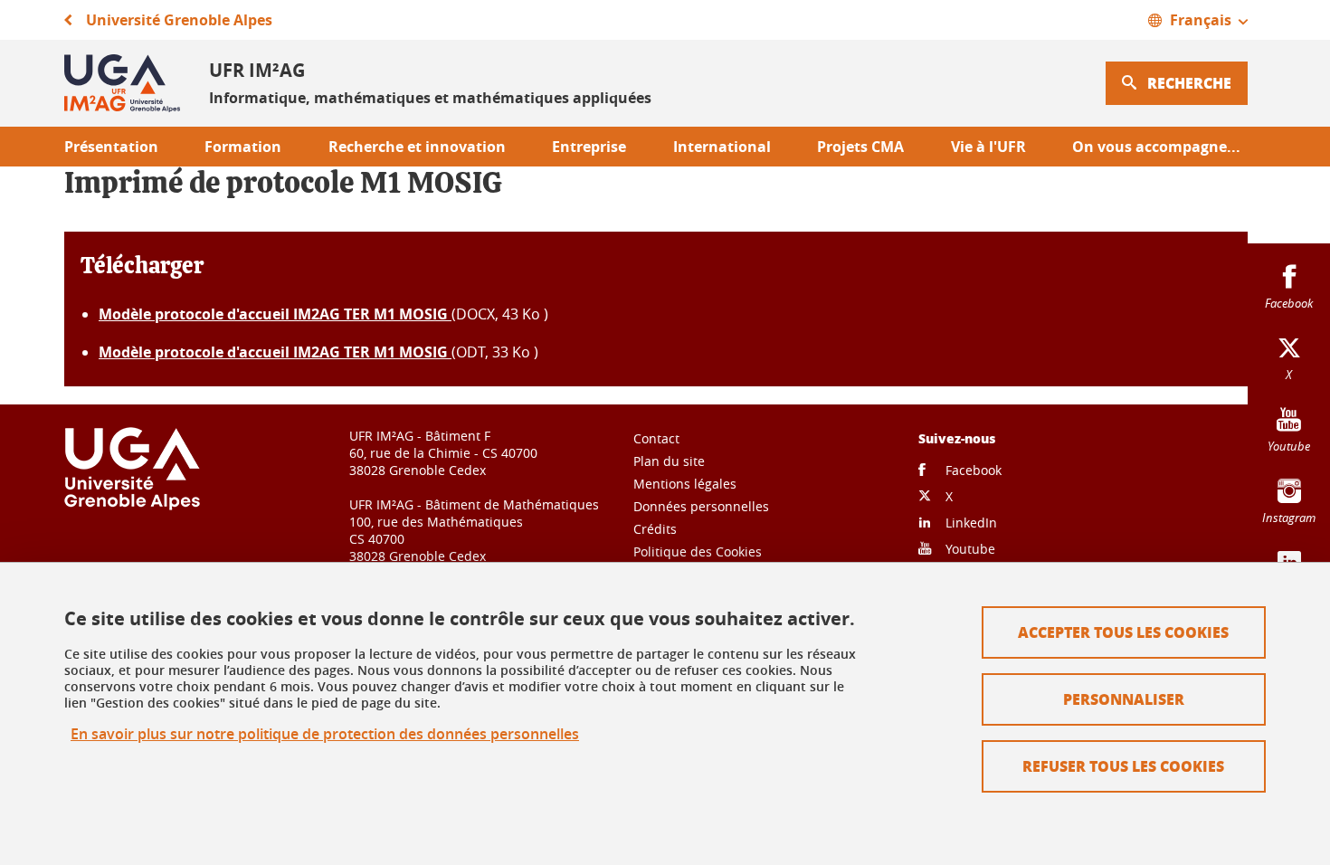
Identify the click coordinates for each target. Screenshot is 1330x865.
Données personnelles (701, 506)
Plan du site (669, 461)
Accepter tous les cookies (1123, 632)
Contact (656, 438)
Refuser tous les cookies (1123, 766)
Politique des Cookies (697, 551)
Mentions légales (684, 483)
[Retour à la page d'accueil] (122, 83)
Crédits (655, 528)
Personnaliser (1123, 699)
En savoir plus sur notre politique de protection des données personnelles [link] (325, 734)
